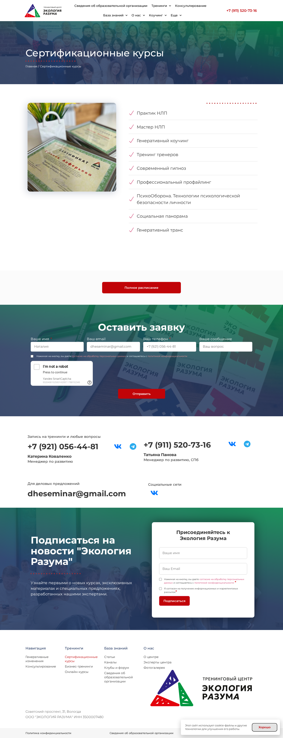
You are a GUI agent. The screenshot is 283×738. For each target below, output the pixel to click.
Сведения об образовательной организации (110, 6)
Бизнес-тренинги (79, 666)
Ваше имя (40, 339)
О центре (151, 657)
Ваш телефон (156, 339)
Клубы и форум (116, 668)
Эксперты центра (158, 662)
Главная (31, 66)
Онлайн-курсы (76, 672)
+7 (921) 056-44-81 (63, 446)
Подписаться (174, 601)
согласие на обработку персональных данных (99, 356)
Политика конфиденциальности (48, 733)
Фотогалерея (154, 668)
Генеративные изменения (36, 659)
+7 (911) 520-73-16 (241, 10)
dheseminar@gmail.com (77, 493)
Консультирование (190, 6)
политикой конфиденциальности (167, 356)
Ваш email (96, 339)
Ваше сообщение (215, 339)
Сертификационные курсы (81, 659)
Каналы (110, 662)
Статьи (109, 657)
